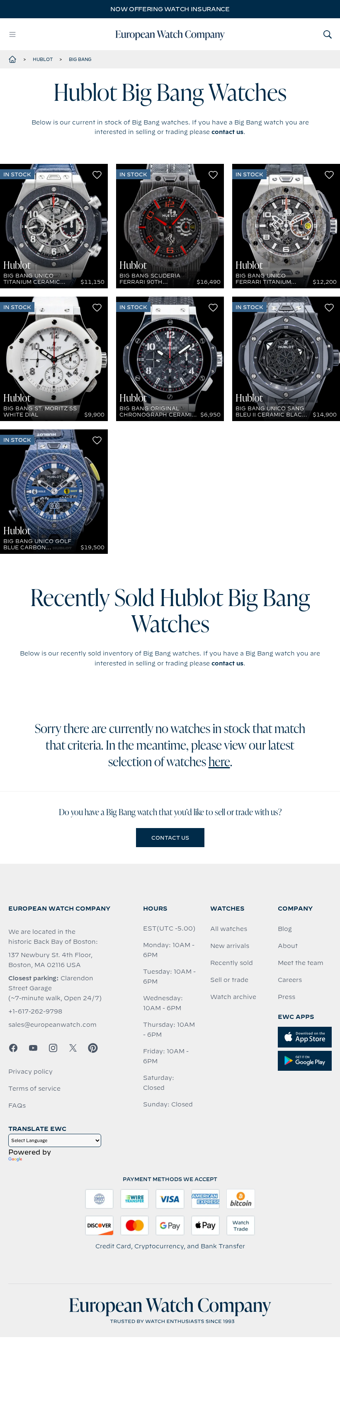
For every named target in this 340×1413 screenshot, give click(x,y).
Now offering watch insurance (169, 9)
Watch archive (233, 997)
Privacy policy (30, 1071)
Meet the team (300, 963)
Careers (290, 980)
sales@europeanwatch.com (52, 1024)
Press (286, 997)
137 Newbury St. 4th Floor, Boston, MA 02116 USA (50, 960)
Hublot (43, 59)
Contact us (170, 837)
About (288, 946)
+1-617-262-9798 (35, 1011)
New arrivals (229, 946)
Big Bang (80, 59)
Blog (285, 929)
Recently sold (231, 963)
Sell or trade (229, 980)
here (219, 763)
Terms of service (34, 1088)
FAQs (17, 1105)
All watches (228, 929)
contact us (227, 132)
